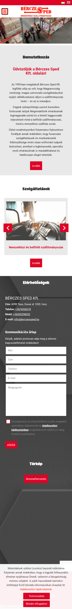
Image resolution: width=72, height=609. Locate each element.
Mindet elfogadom (36, 603)
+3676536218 (23, 309)
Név (14, 350)
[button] (64, 228)
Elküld (11, 445)
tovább (36, 165)
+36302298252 (21, 314)
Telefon (17, 368)
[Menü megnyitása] (5, 11)
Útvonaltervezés (36, 479)
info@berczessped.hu (26, 319)
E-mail (16, 378)
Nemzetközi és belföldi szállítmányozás (36, 247)
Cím (10, 359)
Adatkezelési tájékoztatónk (36, 589)
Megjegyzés (15, 387)
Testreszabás (36, 596)
